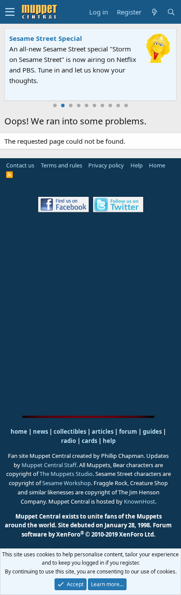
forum (128, 431)
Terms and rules (61, 165)
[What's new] (154, 12)
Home (157, 165)
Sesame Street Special (45, 38)
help (109, 441)
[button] (10, 12)
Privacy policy (106, 165)
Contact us (20, 165)
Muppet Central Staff (49, 465)
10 (126, 105)
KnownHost (139, 501)
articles (103, 431)
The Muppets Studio (66, 474)
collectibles (70, 431)
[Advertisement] (90, 313)
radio (68, 441)
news (40, 431)
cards (89, 441)
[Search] (171, 12)
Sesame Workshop (66, 483)
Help (136, 165)
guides (152, 431)
